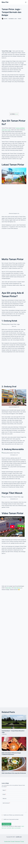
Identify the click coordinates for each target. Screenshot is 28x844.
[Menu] (25, 2)
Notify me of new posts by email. (11, 819)
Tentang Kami (7, 841)
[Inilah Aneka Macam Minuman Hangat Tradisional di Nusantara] (14, 744)
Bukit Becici (9, 587)
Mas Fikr (5, 2)
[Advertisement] (14, 36)
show (16, 114)
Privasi (22, 841)
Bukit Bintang (17, 587)
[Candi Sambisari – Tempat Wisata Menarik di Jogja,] (14, 722)
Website (4, 798)
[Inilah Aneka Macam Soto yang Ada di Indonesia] (14, 764)
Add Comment (6, 803)
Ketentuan (17, 841)
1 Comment (4, 734)
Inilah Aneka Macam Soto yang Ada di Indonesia (14, 773)
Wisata (19, 18)
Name (4, 790)
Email (4, 794)
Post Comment (6, 824)
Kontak (12, 841)
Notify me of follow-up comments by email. (13, 815)
